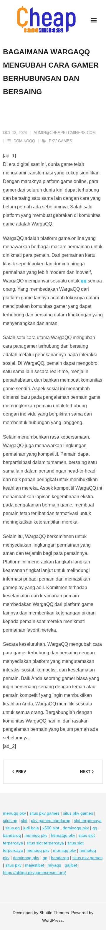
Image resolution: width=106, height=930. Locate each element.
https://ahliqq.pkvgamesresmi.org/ (34, 872)
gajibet (71, 865)
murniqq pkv (35, 835)
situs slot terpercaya (45, 843)
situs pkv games (44, 813)
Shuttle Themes (54, 912)
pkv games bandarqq (50, 820)
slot (24, 820)
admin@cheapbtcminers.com (65, 132)
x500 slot (50, 828)
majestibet (34, 865)
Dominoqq (24, 141)
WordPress (52, 920)
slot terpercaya (88, 820)
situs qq (10, 820)
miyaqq (54, 865)
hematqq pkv (63, 835)
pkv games (60, 141)
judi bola (31, 828)
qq (84, 280)
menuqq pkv (14, 813)
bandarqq (12, 835)
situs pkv (13, 865)
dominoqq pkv (76, 828)
